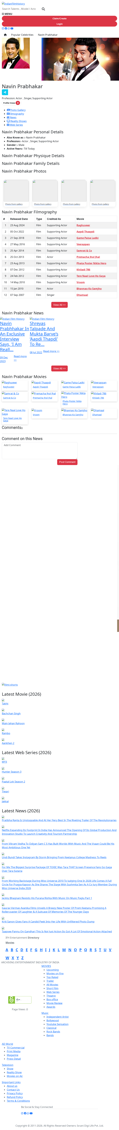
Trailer (50, 981)
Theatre (51, 995)
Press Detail (14, 1058)
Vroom (81, 282)
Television (7, 1065)
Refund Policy (15, 1097)
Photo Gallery (18, 110)
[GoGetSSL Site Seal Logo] (19, 999)
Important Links (11, 1082)
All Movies (52, 984)
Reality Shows (18, 121)
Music (45, 1013)
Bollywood (52, 1020)
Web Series (16, 125)
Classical (51, 1028)
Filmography (16, 113)
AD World (7, 1044)
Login (60, 23)
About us (12, 1086)
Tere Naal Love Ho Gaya (91, 276)
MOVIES (46, 966)
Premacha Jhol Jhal (88, 257)
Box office (52, 999)
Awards (50, 1007)
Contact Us (13, 1089)
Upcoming (52, 969)
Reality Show (14, 1072)
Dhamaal (82, 295)
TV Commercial (15, 1047)
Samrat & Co (84, 250)
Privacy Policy (15, 1093)
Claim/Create (59, 18)
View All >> (59, 305)
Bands (50, 1035)
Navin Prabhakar (47, 34)
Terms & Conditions (18, 1100)
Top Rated (52, 977)
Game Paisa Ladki (88, 238)
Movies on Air (15, 1076)
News (12, 117)
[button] (59, 14)
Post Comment (67, 462)
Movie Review (54, 1003)
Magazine (12, 1055)
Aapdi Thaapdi (85, 231)
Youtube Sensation (57, 1024)
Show (10, 1068)
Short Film (52, 988)
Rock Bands (53, 1031)
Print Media (13, 1051)
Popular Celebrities (22, 34)
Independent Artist (57, 1016)
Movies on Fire (55, 973)
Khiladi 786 (83, 269)
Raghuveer (83, 225)
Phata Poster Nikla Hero (91, 263)
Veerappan (83, 244)
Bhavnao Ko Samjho (89, 288)
